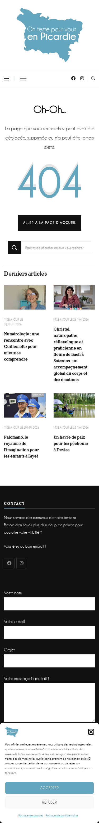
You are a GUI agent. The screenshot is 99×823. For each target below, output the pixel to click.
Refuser (49, 802)
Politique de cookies (30, 815)
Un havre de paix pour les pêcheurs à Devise (71, 443)
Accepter (49, 788)
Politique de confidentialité (62, 815)
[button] (91, 731)
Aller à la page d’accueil (49, 223)
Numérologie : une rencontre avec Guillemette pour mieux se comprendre (21, 346)
